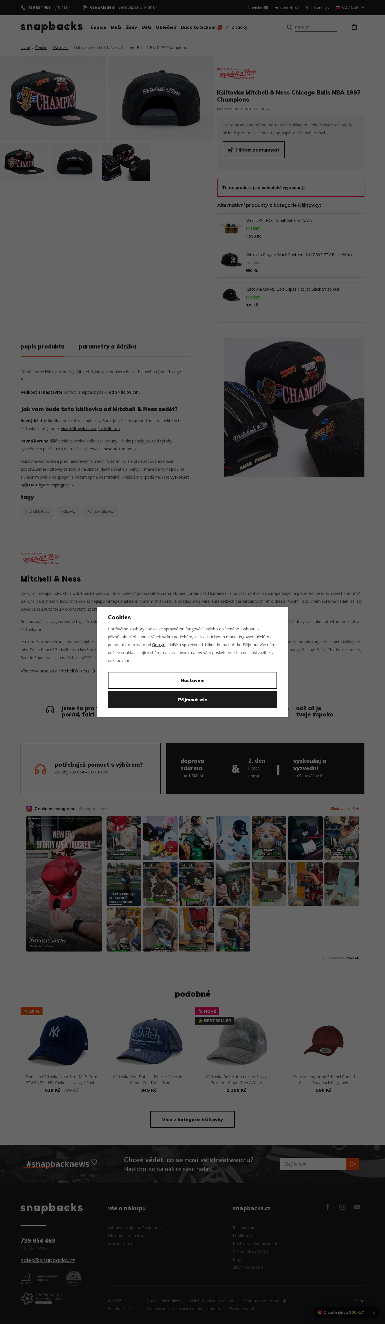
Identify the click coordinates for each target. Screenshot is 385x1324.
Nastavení (193, 680)
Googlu (158, 644)
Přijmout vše (192, 699)
